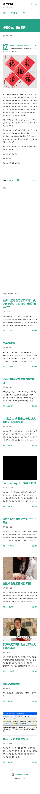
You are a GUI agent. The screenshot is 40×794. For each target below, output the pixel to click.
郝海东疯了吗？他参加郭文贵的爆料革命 (19, 646)
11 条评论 (10, 671)
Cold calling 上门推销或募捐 (19, 483)
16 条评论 (10, 546)
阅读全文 (34, 330)
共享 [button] (33, 180)
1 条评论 (10, 607)
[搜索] (31, 4)
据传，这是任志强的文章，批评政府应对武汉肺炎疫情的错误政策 (19, 303)
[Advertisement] (20, 265)
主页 (4, 13)
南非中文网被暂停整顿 (15, 739)
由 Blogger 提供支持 (21, 774)
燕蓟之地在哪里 (11, 684)
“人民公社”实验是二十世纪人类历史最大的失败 (19, 420)
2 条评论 (10, 366)
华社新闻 (14, 13)
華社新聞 (8, 4)
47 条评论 (10, 330)
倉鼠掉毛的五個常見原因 (17, 583)
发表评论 (10, 406)
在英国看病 (9, 343)
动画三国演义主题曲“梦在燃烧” (18, 380)
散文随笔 (12, 180)
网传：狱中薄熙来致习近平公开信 (19, 520)
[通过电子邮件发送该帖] (17, 180)
